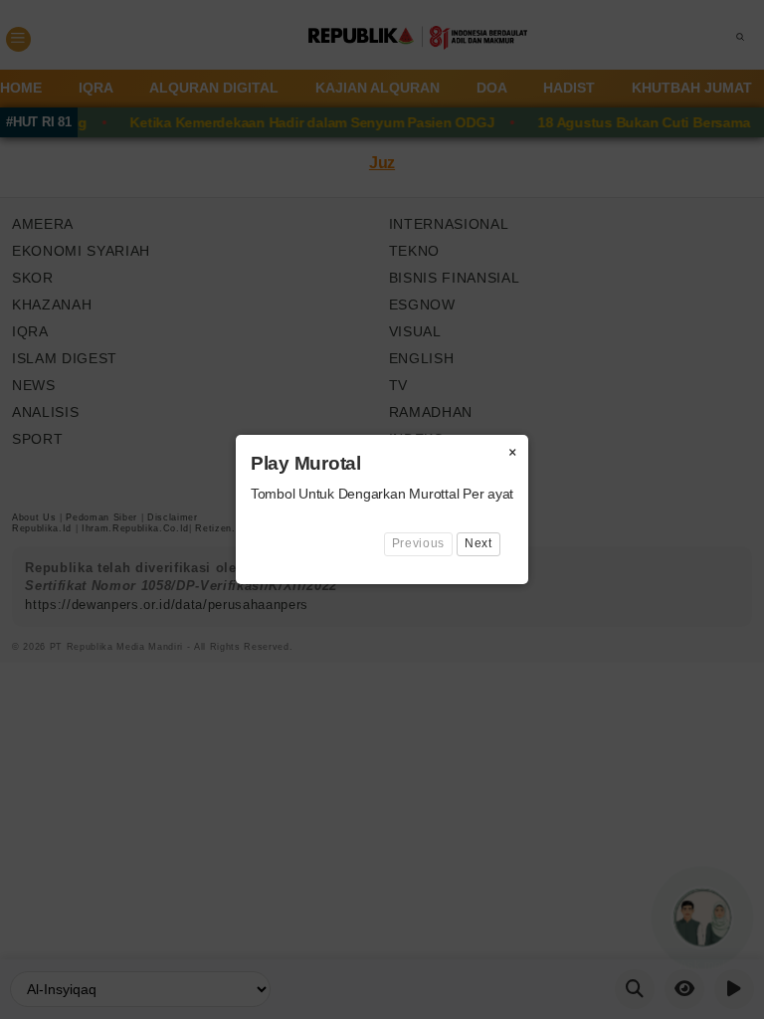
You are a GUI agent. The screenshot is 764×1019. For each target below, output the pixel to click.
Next (478, 543)
